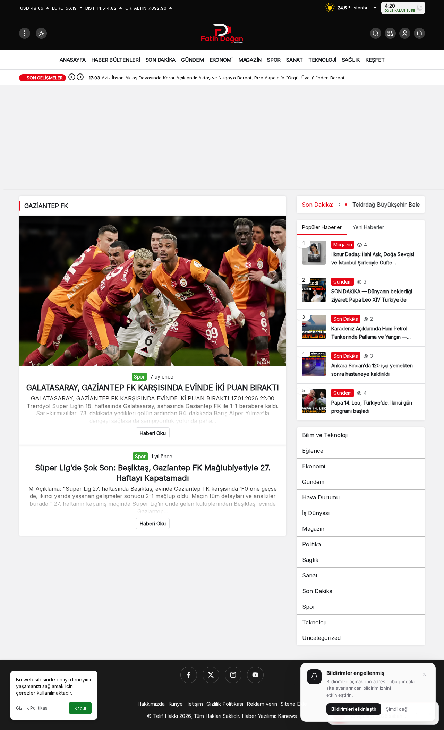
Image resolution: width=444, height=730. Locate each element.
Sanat (309, 575)
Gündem (313, 481)
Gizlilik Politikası (32, 708)
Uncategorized (321, 637)
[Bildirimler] (419, 33)
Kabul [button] (80, 708)
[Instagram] (233, 675)
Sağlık (310, 559)
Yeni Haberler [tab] (368, 227)
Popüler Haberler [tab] (322, 227)
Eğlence (312, 450)
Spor (139, 377)
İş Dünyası (316, 513)
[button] (390, 33)
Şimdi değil (397, 709)
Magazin (313, 528)
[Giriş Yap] (404, 33)
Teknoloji (314, 622)
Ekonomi (313, 466)
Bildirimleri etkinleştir (353, 709)
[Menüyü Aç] (24, 33)
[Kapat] (424, 674)
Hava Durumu (321, 497)
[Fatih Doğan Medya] (222, 32)
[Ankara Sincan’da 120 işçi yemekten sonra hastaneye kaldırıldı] (361, 365)
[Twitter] (211, 675)
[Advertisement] (222, 140)
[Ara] (375, 33)
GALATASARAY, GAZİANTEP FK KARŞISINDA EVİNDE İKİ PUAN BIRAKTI (152, 387)
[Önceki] (72, 78)
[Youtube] (255, 675)
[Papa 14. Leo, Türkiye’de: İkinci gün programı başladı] (361, 402)
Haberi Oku (152, 433)
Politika (311, 544)
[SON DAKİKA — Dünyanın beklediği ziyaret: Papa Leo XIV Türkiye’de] (361, 290)
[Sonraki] (80, 78)
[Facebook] (188, 675)
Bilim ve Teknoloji (325, 435)
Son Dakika (317, 591)
